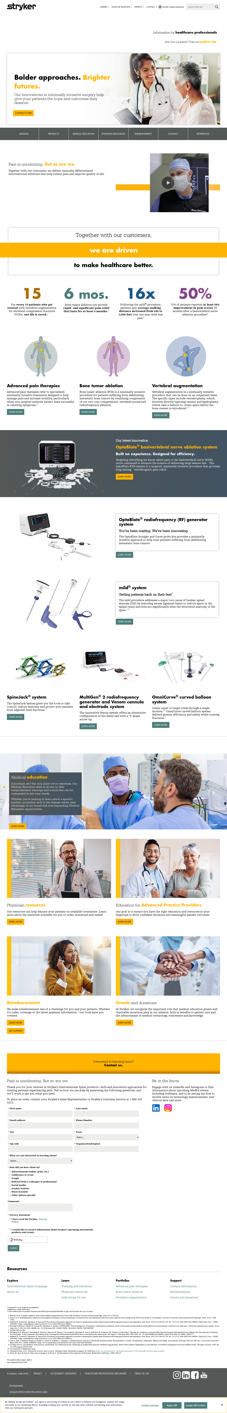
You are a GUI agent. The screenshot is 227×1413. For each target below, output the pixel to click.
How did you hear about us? (24, 1167)
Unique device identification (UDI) (28, 1392)
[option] (113, 791)
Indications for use (73, 1297)
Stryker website (20, 1188)
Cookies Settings (150, 1405)
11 (37, 404)
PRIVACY (38, 1373)
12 (188, 407)
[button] (168, 183)
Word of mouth (20, 1191)
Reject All (172, 1405)
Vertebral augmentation (131, 1297)
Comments (13, 1201)
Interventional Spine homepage (27, 1286)
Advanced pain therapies (132, 1286)
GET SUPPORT (16, 1030)
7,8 (127, 609)
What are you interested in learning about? (32, 1155)
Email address (16, 1120)
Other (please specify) (24, 1195)
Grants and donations (184, 1297)
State (78, 1132)
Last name (81, 1108)
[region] (113, 1405)
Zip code (13, 1143)
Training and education (76, 1286)
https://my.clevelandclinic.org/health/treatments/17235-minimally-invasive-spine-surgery (130, 1351)
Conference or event (23, 1175)
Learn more (124, 554)
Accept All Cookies (196, 1405)
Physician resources (74, 1291)
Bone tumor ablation (129, 1291)
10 (164, 710)
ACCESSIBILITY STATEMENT (63, 1373)
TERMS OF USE (142, 1373)
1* (48, 313)
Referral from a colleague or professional (34, 1181)
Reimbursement (180, 1291)
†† (132, 469)
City (11, 1132)
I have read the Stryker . (29, 1220)
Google (15, 1178)
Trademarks (16, 1385)
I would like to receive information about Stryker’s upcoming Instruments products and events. (52, 1230)
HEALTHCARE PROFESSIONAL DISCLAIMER (105, 1373)
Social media (19, 1185)
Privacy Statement (19, 1215)
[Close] (222, 1404)
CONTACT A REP (23, 113)
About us (13, 1291)
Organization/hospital (87, 1143)
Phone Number (83, 1120)
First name (15, 1108)
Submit (13, 1248)
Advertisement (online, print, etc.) (30, 1171)
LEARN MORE (15, 411)
